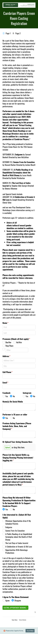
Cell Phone (11, 372)
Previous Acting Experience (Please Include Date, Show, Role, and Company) (17, 426)
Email (9, 382)
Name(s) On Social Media (13, 401)
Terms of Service (22, 620)
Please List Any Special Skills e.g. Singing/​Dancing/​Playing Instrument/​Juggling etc (18, 457)
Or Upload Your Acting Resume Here (17, 441)
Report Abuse (14, 620)
